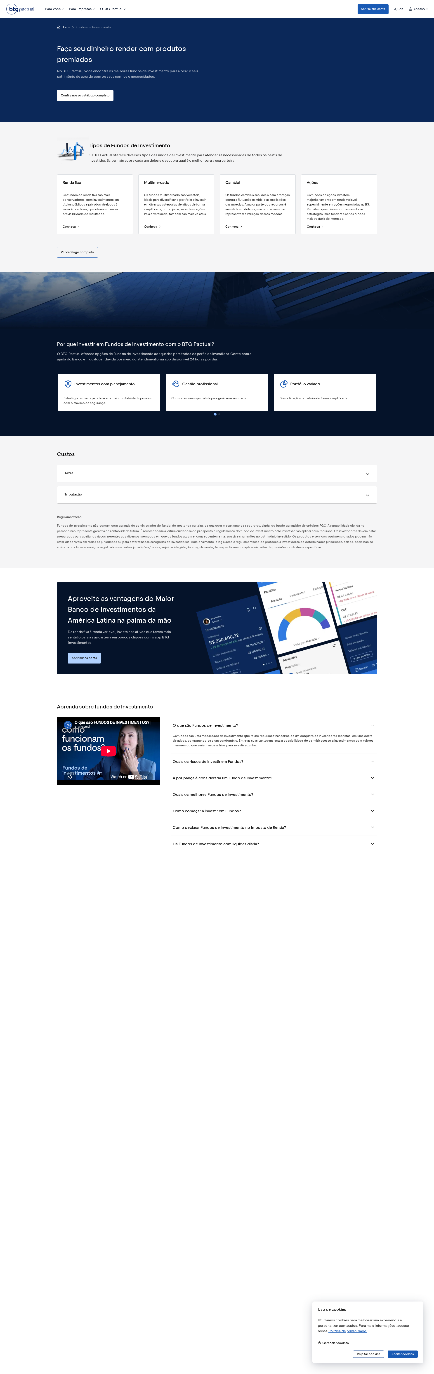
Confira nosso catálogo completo (85, 95)
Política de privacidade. (347, 1331)
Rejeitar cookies (368, 1354)
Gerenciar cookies (335, 1343)
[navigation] (215, 414)
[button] (373, 9)
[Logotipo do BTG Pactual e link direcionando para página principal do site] (20, 9)
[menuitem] (54, 9)
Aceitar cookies (403, 1354)
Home (65, 27)
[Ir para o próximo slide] (376, 392)
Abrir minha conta (373, 9)
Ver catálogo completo (77, 252)
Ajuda (398, 9)
